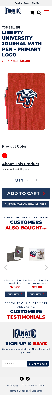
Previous (5, 267)
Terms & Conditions (20, 390)
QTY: (20, 180)
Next (46, 267)
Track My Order (22, 3)
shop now (18, 294)
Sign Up (35, 3)
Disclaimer (37, 390)
